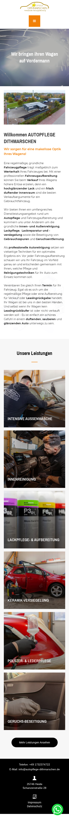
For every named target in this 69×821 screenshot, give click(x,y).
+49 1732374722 (39, 764)
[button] (34, 21)
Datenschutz (34, 806)
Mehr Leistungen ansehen (34, 742)
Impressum (34, 802)
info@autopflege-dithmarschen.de (39, 769)
